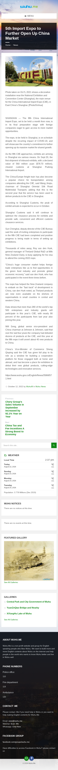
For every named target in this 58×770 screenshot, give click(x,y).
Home (8, 45)
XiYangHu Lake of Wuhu (19, 613)
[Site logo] (29, 8)
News (15, 45)
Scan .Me (15, 724)
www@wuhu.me (15, 721)
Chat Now (16, 727)
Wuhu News (40, 386)
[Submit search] (54, 445)
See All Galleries (11, 582)
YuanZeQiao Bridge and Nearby (23, 608)
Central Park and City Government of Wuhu (29, 602)
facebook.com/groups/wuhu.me (16, 742)
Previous (9, 399)
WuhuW (29, 386)
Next (7, 422)
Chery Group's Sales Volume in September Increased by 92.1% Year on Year (14, 409)
